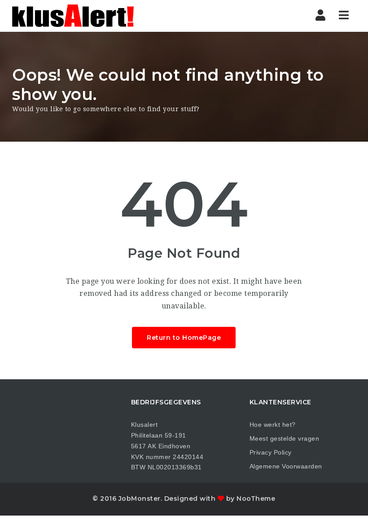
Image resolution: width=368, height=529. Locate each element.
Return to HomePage (184, 338)
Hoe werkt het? (273, 424)
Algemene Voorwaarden (286, 466)
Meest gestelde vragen (285, 438)
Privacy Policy (271, 452)
